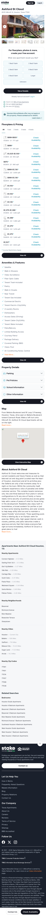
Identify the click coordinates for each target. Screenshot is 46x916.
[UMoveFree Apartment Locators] (8, 749)
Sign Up (30, 3)
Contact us (23, 766)
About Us (5, 811)
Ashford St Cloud (13, 9)
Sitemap (5, 828)
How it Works (7, 781)
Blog (3, 791)
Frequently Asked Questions (13, 784)
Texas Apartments (9, 808)
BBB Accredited (8, 831)
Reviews (5, 818)
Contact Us (12, 912)
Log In (40, 3)
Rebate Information (9, 788)
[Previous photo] (4, 26)
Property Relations (9, 794)
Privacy (5, 824)
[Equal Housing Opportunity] (23, 749)
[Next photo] (41, 26)
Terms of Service (8, 821)
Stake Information (35, 871)
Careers (5, 814)
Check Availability (35, 139)
